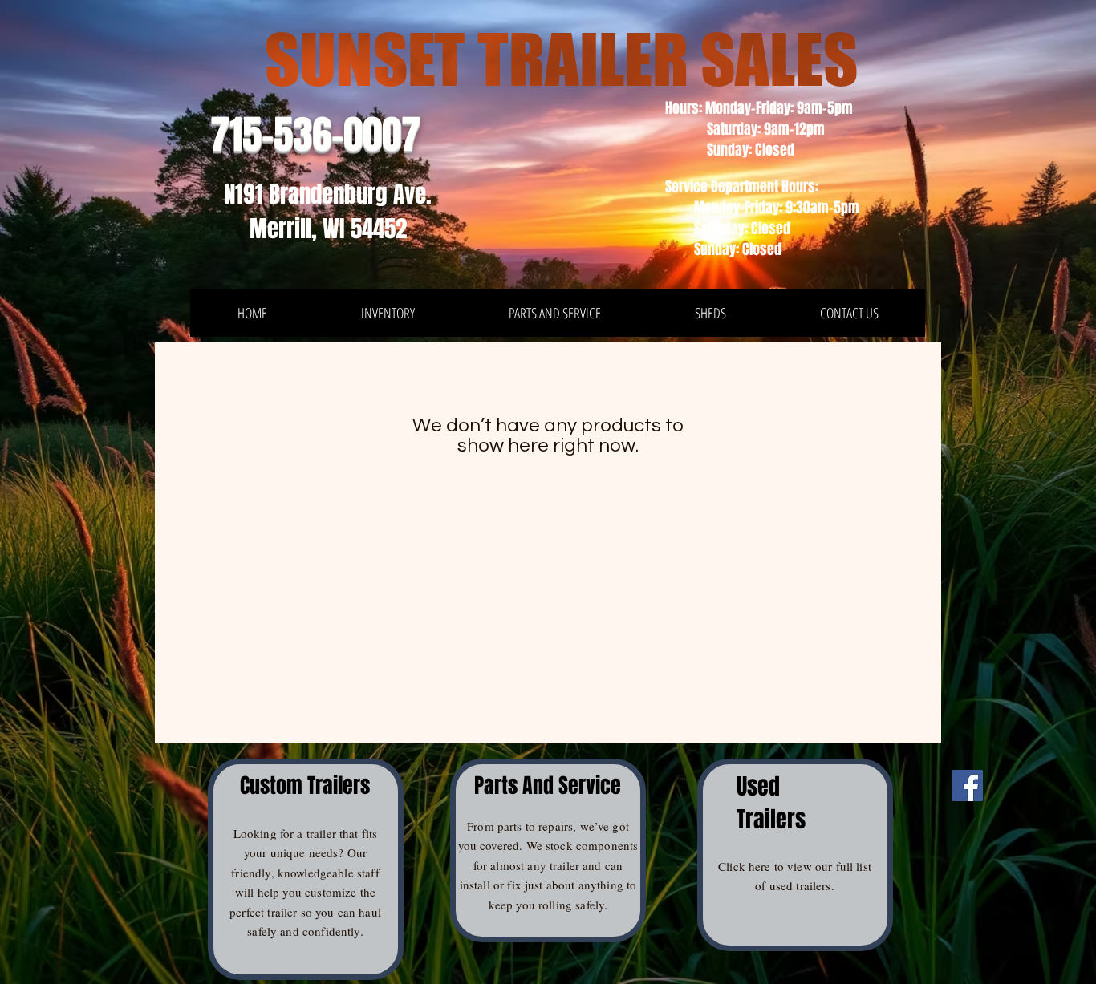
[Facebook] (967, 785)
